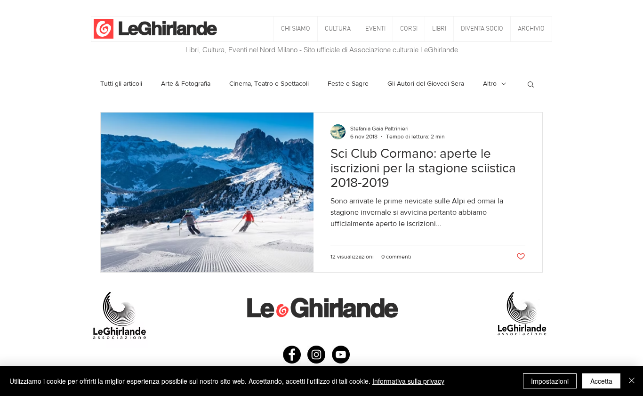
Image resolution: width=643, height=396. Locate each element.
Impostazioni (550, 381)
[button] (337, 28)
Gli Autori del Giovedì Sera (425, 83)
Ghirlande (176, 28)
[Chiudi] (631, 380)
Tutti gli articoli (121, 83)
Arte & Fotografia (185, 83)
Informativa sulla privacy (408, 381)
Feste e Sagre (348, 83)
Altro (490, 83)
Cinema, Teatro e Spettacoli (269, 83)
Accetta (601, 381)
